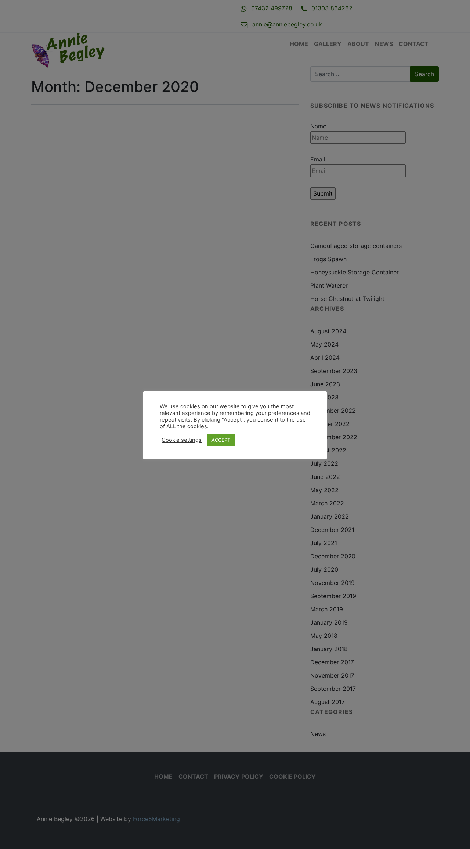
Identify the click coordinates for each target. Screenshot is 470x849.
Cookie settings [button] (182, 440)
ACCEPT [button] (221, 440)
